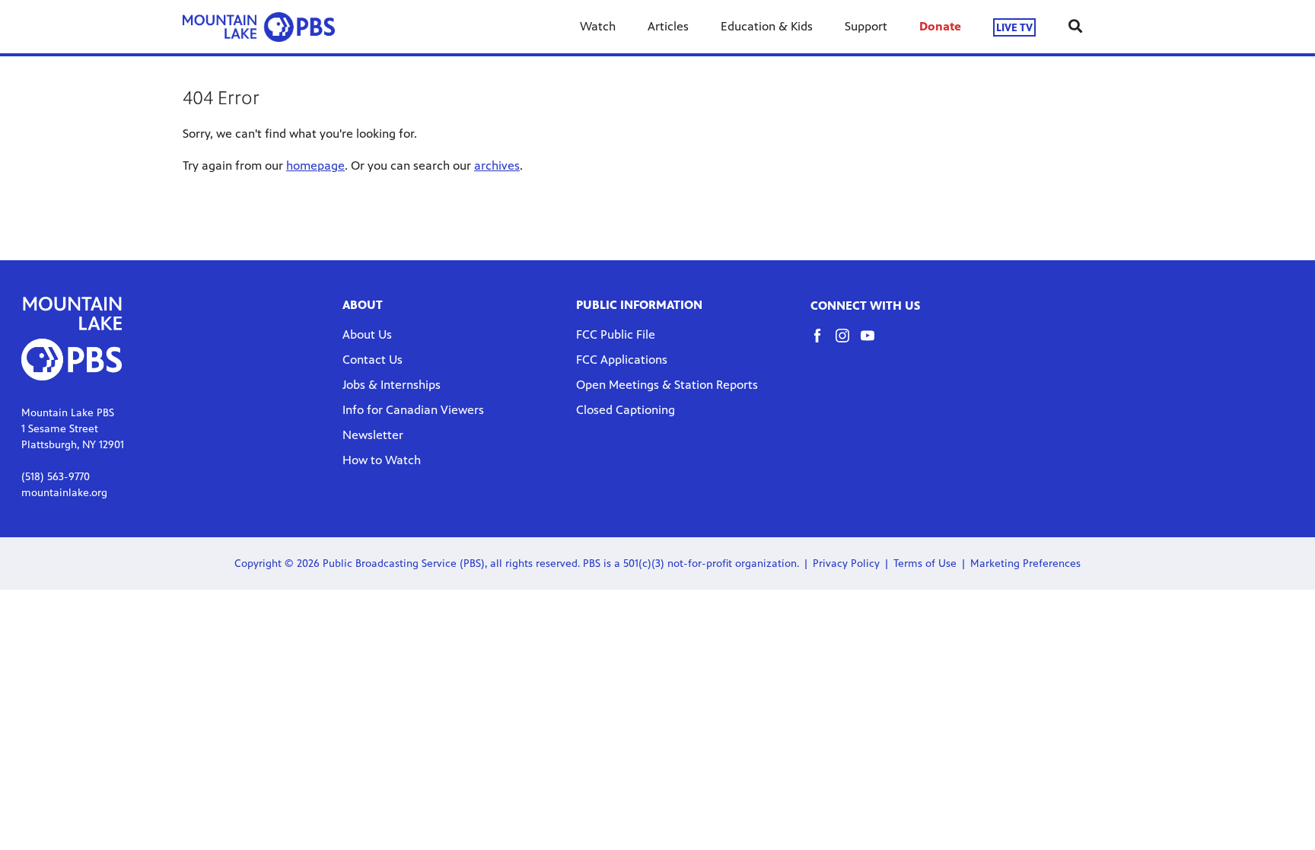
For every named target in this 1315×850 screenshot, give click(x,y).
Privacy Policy (846, 563)
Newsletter (372, 435)
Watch (598, 26)
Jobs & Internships (391, 384)
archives (497, 165)
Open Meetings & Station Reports (667, 384)
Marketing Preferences (1025, 563)
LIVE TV (1014, 27)
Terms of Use (925, 563)
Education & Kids (767, 26)
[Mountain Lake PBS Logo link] (258, 26)
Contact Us (372, 359)
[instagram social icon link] (848, 343)
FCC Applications (621, 359)
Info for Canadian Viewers (413, 410)
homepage (315, 165)
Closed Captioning (625, 410)
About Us (367, 334)
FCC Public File (615, 334)
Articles (668, 26)
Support (866, 26)
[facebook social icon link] (823, 343)
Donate (940, 26)
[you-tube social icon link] (873, 343)
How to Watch (381, 460)
